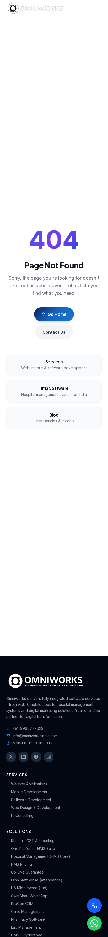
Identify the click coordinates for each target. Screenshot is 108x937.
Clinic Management (27, 911)
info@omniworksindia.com (35, 735)
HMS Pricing (21, 864)
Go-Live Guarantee (27, 872)
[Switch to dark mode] (83, 8)
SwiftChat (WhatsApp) (30, 895)
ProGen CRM (22, 903)
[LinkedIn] (23, 757)
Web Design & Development (35, 807)
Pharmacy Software (28, 919)
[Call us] (94, 905)
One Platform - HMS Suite (33, 848)
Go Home (57, 314)
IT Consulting (22, 815)
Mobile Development (29, 792)
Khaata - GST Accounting (33, 840)
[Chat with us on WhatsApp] (94, 923)
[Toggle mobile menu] (96, 8)
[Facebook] (36, 757)
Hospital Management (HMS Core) (40, 856)
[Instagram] (48, 757)
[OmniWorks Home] (36, 8)
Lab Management (26, 927)
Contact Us (54, 332)
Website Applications (29, 784)
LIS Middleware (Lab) (29, 888)
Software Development (31, 799)
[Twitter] (11, 757)
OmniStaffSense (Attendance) (36, 880)
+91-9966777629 (28, 728)
